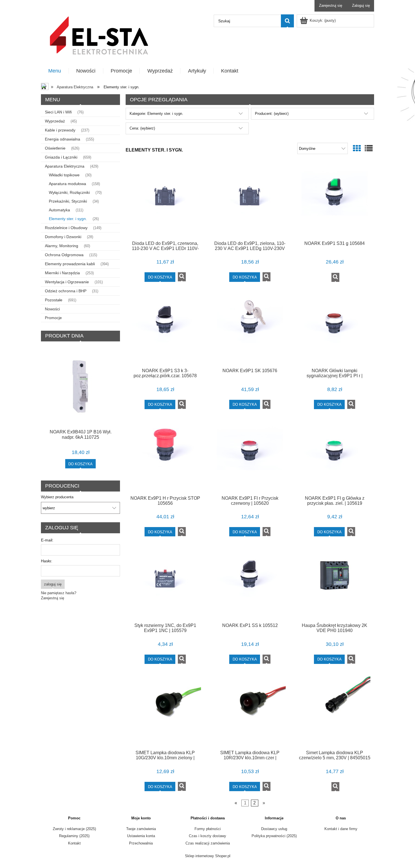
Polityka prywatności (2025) (274, 836)
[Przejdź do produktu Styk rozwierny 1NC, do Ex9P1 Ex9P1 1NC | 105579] (165, 583)
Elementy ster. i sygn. (68, 218)
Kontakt (74, 843)
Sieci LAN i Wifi (58, 112)
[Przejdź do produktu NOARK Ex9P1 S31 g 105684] (334, 201)
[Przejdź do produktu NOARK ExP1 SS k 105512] (250, 583)
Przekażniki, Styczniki (68, 201)
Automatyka (59, 210)
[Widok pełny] (369, 148)
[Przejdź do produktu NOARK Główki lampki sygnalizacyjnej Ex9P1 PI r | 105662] (334, 328)
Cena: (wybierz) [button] (142, 128)
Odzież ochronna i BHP (65, 291)
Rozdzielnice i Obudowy (66, 227)
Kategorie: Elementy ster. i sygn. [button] (156, 113)
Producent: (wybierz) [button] (272, 113)
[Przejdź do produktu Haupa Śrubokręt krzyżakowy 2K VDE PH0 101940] (334, 583)
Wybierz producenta (57, 497)
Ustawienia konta (141, 836)
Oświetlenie (55, 148)
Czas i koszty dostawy (207, 836)
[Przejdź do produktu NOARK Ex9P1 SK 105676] (250, 328)
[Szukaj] (287, 20)
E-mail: (47, 540)
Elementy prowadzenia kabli (70, 264)
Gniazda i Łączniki (61, 157)
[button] (182, 276)
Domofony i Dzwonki (63, 236)
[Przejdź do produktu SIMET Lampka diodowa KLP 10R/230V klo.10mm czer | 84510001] (250, 710)
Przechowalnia (141, 843)
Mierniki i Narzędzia (62, 273)
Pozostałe (53, 300)
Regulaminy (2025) (74, 836)
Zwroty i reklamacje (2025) (74, 829)
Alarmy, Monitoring (61, 245)
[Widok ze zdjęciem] (357, 148)
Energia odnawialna (62, 139)
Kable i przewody (60, 130)
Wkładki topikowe (64, 175)
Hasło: (46, 561)
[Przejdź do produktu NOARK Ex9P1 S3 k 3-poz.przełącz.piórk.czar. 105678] (165, 328)
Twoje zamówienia (141, 829)
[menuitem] (55, 71)
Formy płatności (208, 829)
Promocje (53, 317)
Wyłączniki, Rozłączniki (69, 192)
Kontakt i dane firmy (340, 829)
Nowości (52, 309)
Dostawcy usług (274, 829)
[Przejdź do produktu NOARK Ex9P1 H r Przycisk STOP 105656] (165, 456)
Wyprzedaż (55, 121)
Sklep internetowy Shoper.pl (207, 856)
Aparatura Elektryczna (64, 166)
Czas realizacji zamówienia (207, 843)
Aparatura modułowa (67, 183)
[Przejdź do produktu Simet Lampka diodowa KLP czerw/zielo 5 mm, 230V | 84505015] (334, 710)
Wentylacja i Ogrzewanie (67, 282)
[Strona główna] (99, 35)
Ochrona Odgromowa (64, 255)
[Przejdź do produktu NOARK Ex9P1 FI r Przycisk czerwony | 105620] (250, 456)
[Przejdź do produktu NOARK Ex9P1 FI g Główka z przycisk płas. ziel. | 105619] (334, 456)
